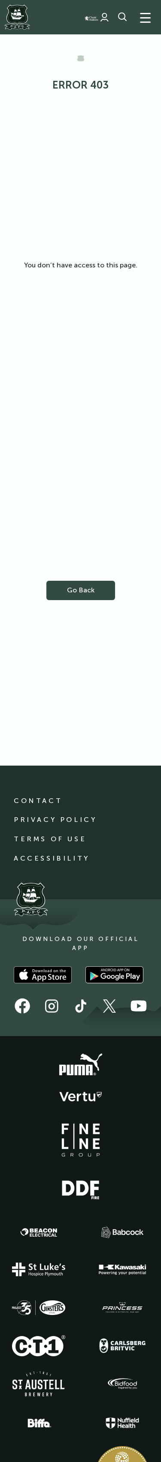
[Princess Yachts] (122, 1307)
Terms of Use (50, 839)
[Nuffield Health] (122, 1423)
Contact (38, 801)
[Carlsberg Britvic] (122, 1345)
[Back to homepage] (17, 17)
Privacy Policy (55, 819)
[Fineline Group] (80, 1140)
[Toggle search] (122, 17)
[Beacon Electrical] (38, 1232)
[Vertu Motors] (80, 1096)
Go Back (80, 590)
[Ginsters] (38, 1307)
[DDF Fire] (80, 1189)
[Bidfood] (122, 1383)
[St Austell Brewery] (38, 1383)
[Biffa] (38, 1423)
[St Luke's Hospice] (38, 1269)
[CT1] (38, 1345)
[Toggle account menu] (104, 17)
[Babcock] (122, 1232)
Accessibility (52, 858)
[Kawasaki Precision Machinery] (122, 1269)
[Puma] (80, 1065)
